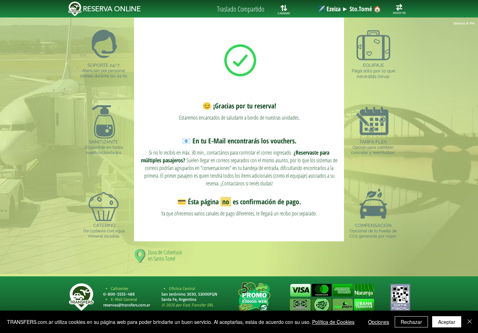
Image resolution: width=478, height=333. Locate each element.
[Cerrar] (469, 321)
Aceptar (446, 321)
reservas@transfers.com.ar (126, 304)
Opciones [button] (378, 321)
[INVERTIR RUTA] (399, 7)
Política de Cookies (333, 321)
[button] (332, 297)
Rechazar (411, 321)
